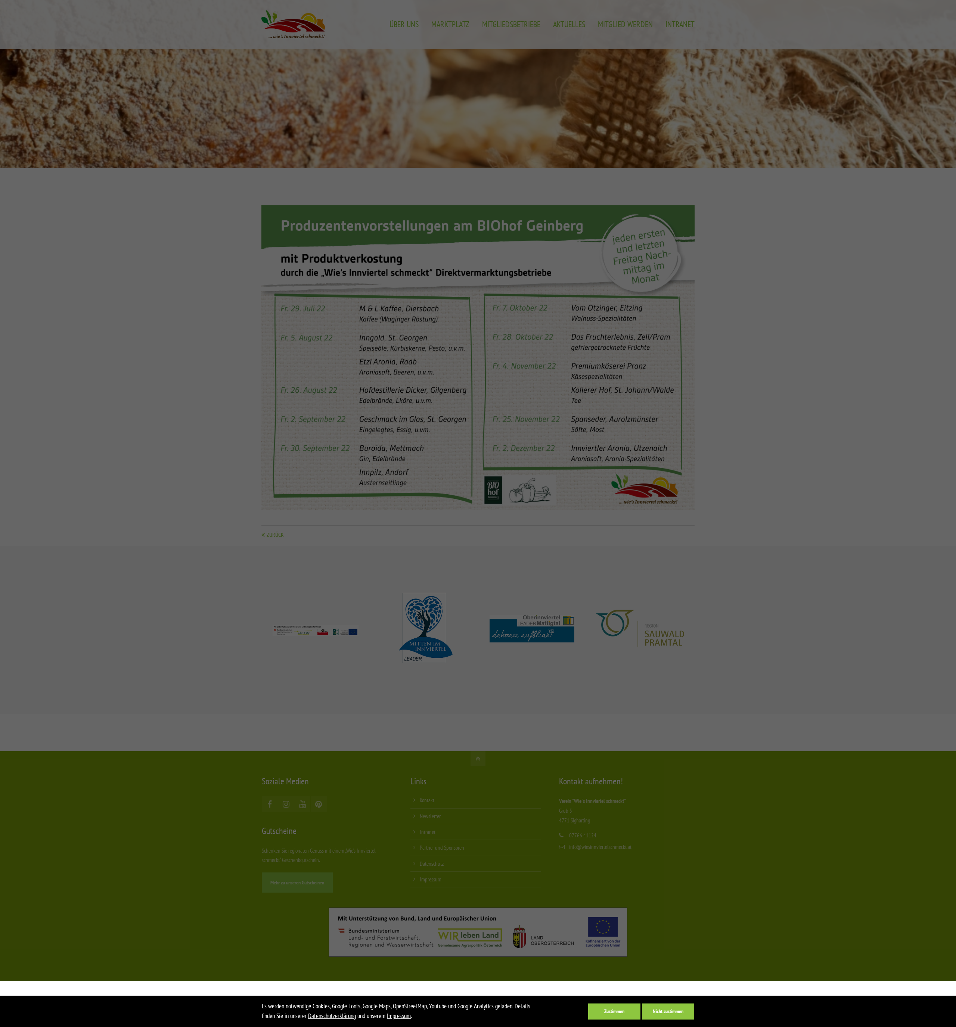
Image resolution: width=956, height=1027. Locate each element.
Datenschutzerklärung (332, 1016)
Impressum (399, 1016)
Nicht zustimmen (668, 1011)
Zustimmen (614, 1011)
